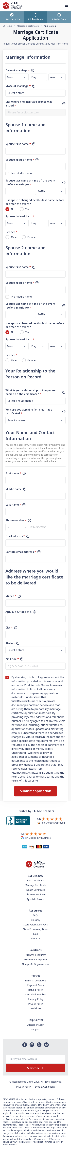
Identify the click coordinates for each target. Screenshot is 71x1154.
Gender (11, 232)
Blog (35, 933)
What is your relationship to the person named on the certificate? (30, 392)
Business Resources (35, 954)
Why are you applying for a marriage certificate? (28, 411)
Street (10, 596)
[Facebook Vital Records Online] (24, 1044)
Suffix (41, 191)
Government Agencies (35, 959)
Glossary (35, 919)
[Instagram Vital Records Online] (32, 1044)
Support (35, 1029)
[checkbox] (7, 173)
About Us (35, 938)
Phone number (16, 520)
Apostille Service (35, 899)
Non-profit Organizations (35, 964)
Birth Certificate (35, 880)
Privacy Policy (35, 1003)
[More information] (32, 70)
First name (13, 473)
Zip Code (12, 659)
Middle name (13, 489)
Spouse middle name (19, 159)
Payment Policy (35, 985)
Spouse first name (18, 144)
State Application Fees (35, 924)
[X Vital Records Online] (39, 1044)
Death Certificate (35, 889)
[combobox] (35, 112)
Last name (13, 504)
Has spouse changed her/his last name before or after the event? (35, 202)
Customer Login (35, 1024)
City (9, 627)
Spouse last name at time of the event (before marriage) (30, 182)
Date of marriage (17, 70)
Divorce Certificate (35, 894)
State (10, 643)
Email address (15, 536)
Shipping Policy (35, 999)
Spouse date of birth (20, 216)
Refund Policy (35, 989)
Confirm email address (20, 552)
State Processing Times (35, 929)
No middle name (21, 173)
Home (9, 25)
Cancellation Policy (35, 994)
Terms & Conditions (35, 980)
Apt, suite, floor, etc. (18, 612)
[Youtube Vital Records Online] (46, 1044)
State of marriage (18, 86)
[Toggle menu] (67, 6)
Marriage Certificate (28, 25)
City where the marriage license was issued (28, 103)
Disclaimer (35, 1008)
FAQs (35, 915)
